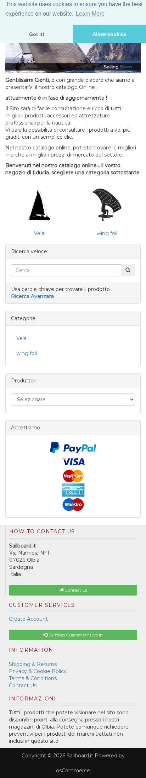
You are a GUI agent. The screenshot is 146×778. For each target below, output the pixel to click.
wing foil (107, 233)
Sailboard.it (80, 755)
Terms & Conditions (33, 678)
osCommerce (73, 770)
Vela (39, 233)
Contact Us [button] (75, 590)
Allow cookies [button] (109, 34)
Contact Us (22, 685)
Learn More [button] (90, 14)
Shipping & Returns (33, 664)
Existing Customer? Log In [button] (75, 634)
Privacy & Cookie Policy (38, 671)
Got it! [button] (36, 34)
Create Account (28, 619)
